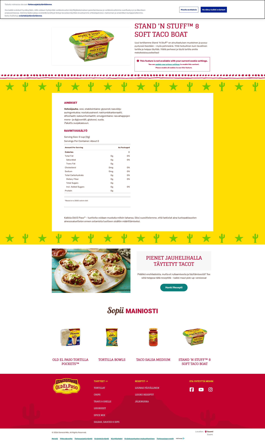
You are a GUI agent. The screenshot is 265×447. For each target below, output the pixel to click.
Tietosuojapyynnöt (165, 439)
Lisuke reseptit (144, 395)
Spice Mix (99, 415)
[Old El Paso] (66, 386)
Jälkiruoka (142, 401)
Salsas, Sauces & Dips (107, 422)
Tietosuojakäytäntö (83, 439)
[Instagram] (210, 389)
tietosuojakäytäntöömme (40, 4)
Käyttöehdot (116, 439)
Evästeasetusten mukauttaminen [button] (139, 439)
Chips (97, 395)
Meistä (55, 439)
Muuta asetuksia (189, 9)
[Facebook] (191, 389)
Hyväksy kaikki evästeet (213, 9)
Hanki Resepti (173, 287)
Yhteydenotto (66, 439)
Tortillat (99, 388)
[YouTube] (201, 389)
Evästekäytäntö (101, 439)
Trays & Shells (102, 401)
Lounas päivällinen (147, 388)
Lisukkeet (100, 408)
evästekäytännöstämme (30, 16)
